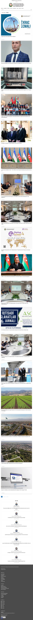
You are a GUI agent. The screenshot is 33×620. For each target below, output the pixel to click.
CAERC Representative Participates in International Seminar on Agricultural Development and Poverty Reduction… (15, 117)
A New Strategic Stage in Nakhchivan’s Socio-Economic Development (11, 463)
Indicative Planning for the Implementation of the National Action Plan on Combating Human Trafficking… (15, 357)
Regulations (2, 575)
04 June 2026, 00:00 (16, 545)
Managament (2, 578)
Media (20, 8)
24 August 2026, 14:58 (16, 510)
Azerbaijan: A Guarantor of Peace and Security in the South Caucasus (16, 552)
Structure (2, 577)
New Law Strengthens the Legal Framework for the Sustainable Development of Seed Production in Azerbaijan (16, 410)
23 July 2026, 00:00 (16, 527)
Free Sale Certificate (3, 594)
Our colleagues (3, 579)
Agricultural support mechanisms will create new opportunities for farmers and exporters (16, 534)
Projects (8, 8)
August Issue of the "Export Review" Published (8, 36)
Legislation (5, 8)
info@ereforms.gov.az (15, 0)
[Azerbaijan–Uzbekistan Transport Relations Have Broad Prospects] (16, 131)
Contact (22, 8)
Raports (2, 580)
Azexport (2, 585)
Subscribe (3, 617)
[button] (2, 618)
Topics (18, 8)
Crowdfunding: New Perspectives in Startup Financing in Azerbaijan (16, 517)
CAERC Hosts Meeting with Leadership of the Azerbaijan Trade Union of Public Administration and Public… (16, 224)
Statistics (2, 597)
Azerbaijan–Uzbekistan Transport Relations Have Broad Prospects (11, 143)
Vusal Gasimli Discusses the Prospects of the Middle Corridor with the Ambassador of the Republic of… (15, 197)
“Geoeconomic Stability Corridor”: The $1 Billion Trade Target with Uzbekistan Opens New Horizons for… (16, 170)
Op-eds (16, 500)
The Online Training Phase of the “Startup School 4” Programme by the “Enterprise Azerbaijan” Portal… (15, 250)
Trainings (2, 595)
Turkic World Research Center (5, 588)
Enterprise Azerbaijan (4, 587)
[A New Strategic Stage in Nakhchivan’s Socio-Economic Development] (16, 451)
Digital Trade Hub (3, 586)
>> (7, 496)
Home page (3, 12)
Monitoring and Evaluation (4, 593)
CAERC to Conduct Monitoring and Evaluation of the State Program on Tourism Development (15, 276)
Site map (20, 0)
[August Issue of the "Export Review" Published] (16, 25)
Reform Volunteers (3, 589)
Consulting (2, 596)
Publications (14, 8)
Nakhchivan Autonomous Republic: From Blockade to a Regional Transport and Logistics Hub (15, 436)
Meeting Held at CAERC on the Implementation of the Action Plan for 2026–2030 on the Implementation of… (14, 304)
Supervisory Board (3, 576)
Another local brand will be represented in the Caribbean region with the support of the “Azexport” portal (16, 90)
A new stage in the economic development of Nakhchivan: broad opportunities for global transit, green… (16, 384)
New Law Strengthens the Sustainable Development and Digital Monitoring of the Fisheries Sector (16, 63)
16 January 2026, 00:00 (16, 562)
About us (2, 8)
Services (11, 8)
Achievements (3, 581)
